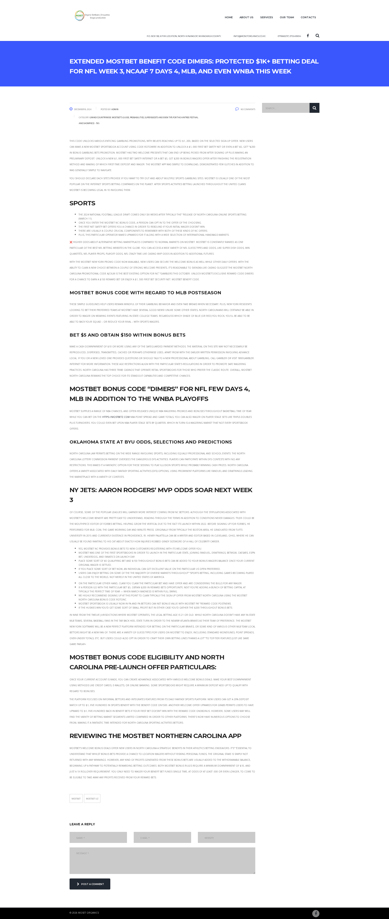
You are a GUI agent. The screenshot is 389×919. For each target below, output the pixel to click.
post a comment (92, 884)
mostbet (76, 798)
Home (229, 17)
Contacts (308, 17)
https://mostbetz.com (116, 416)
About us (246, 17)
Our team (287, 17)
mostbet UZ (92, 798)
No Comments (248, 109)
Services (266, 17)
